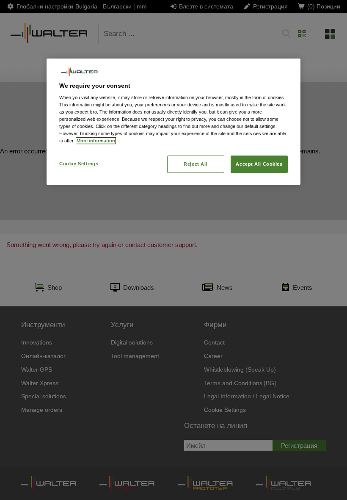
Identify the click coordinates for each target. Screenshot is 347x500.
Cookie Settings (79, 163)
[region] (173, 121)
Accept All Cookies (259, 164)
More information (96, 141)
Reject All (195, 164)
